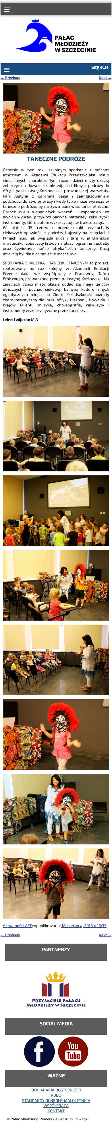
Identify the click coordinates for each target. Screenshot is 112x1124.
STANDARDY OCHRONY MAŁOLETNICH (56, 1100)
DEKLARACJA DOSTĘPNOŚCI (56, 1089)
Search (99, 67)
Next (105, 77)
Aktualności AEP (17, 925)
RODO (56, 1095)
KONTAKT (56, 1110)
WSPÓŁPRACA (56, 1105)
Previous (10, 77)
